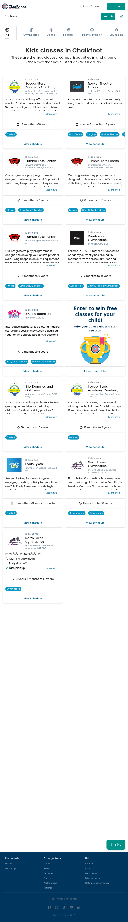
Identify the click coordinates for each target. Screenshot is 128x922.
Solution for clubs (91, 6)
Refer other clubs (95, 371)
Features (48, 873)
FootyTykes (34, 464)
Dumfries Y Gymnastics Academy (97, 240)
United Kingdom (67, 898)
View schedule (33, 144)
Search (108, 16)
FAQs (88, 868)
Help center (91, 873)
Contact (89, 863)
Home (47, 868)
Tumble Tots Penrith (40, 161)
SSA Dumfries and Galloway (39, 388)
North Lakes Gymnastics (97, 464)
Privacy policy (92, 878)
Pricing (47, 878)
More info (51, 114)
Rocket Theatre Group (100, 85)
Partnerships (50, 883)
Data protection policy (97, 883)
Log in (116, 6)
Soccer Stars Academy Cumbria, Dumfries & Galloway (41, 87)
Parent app (11, 868)
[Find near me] (122, 16)
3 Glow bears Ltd (38, 314)
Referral (48, 887)
